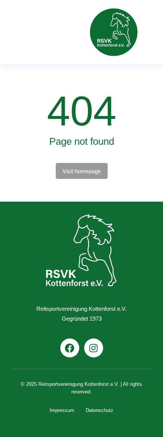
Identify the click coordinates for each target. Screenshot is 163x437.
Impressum (62, 410)
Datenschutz (99, 410)
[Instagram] (93, 347)
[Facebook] (69, 347)
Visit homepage (82, 171)
